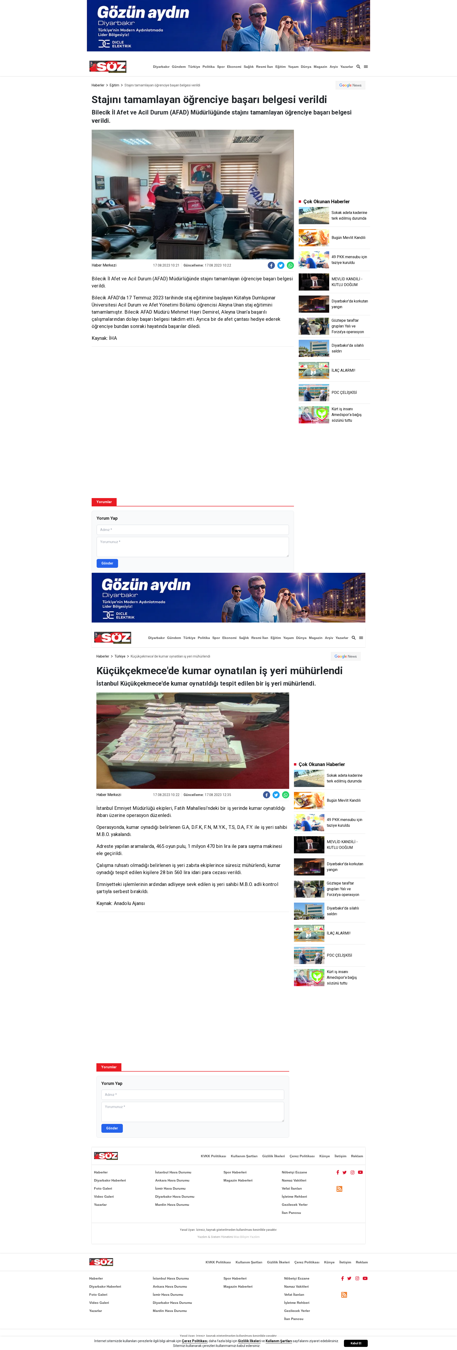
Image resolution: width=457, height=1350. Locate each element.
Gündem (179, 67)
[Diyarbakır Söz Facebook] (338, 1172)
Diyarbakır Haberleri (110, 1180)
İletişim (340, 1156)
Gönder (107, 563)
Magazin (320, 67)
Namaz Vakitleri (294, 1180)
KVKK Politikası (213, 1156)
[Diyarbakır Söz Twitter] (345, 1172)
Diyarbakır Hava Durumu (174, 1196)
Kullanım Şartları (244, 1156)
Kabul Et (356, 1343)
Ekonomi (234, 67)
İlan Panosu (291, 1213)
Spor (221, 67)
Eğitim (280, 67)
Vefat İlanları (292, 1188)
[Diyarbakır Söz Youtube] (360, 1172)
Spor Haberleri (235, 1172)
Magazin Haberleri (238, 1180)
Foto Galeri (103, 1188)
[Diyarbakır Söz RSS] (339, 1189)
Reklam (357, 1156)
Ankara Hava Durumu (172, 1180)
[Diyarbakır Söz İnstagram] (352, 1172)
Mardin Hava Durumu (172, 1205)
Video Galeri (104, 1196)
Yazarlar (346, 67)
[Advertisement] (193, 384)
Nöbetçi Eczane (294, 1172)
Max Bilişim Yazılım (247, 1237)
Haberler (98, 85)
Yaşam (293, 67)
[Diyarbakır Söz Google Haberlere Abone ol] (350, 85)
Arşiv (334, 67)
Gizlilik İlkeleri (273, 1156)
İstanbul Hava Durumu (173, 1172)
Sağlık (249, 67)
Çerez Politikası (302, 1156)
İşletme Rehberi (294, 1196)
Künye (324, 1156)
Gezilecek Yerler (295, 1205)
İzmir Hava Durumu (170, 1188)
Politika (209, 67)
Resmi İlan (264, 67)
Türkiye (194, 67)
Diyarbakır (161, 67)
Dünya (306, 67)
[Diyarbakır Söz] (107, 67)
